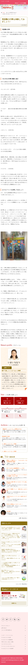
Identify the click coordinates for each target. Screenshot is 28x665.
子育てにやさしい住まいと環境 (7, 641)
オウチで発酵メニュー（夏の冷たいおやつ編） (17, 489)
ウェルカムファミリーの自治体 (7, 648)
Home (4, 12)
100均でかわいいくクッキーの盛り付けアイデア (17, 497)
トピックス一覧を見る (21, 584)
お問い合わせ (3, 627)
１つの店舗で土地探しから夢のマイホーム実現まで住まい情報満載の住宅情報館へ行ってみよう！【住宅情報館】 (11, 564)
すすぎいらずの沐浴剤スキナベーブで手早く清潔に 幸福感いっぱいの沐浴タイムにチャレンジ (11, 529)
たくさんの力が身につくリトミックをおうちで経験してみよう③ (17, 475)
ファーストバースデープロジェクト (8, 646)
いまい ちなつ (14, 362)
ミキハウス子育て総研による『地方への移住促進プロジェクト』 (11, 578)
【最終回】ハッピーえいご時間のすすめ (12, 429)
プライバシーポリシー (5, 625)
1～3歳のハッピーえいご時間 (9, 451)
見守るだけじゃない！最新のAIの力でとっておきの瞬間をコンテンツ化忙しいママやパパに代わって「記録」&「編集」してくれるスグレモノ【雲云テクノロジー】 (11, 536)
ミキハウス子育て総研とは (6, 630)
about (16, 3)
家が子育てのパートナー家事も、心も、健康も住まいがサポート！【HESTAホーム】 (11, 572)
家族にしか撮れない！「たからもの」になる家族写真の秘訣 (17, 461)
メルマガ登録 (23, 3)
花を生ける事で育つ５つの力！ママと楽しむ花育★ (17, 482)
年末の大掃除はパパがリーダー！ (15, 504)
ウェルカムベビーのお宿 (6, 637)
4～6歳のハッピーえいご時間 (9, 444)
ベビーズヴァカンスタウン (6, 644)
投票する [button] (14, 603)
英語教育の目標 (6, 436)
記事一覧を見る (23, 518)
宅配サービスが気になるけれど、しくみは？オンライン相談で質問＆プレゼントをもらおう (11, 557)
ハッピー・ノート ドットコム (7, 635)
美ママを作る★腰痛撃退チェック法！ (16, 468)
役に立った (7, 401)
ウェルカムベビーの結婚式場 (6, 639)
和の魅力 (9, 511)
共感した (21, 401)
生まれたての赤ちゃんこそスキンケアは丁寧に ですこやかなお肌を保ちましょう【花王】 (11, 543)
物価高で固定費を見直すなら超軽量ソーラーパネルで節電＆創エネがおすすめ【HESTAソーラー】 (11, 551)
